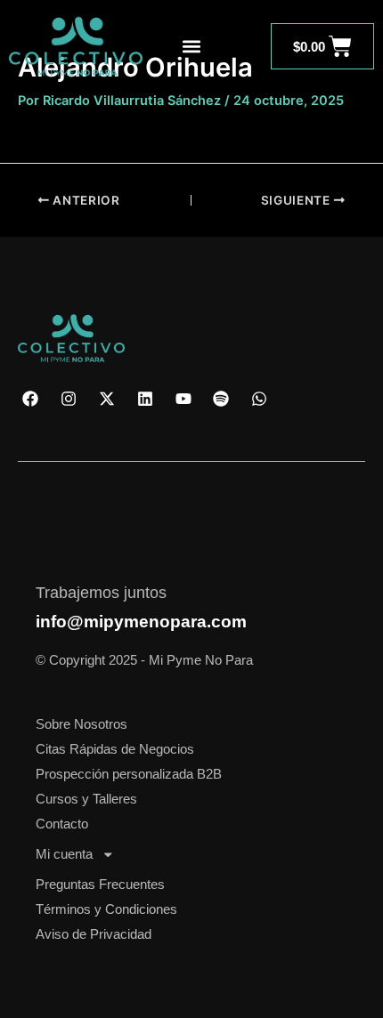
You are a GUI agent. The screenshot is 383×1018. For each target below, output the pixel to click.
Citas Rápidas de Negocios (115, 749)
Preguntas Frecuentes (100, 884)
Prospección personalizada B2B (129, 774)
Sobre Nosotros (81, 724)
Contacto (62, 824)
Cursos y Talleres (86, 799)
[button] (192, 46)
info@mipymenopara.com (141, 621)
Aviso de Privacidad (93, 934)
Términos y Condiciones (106, 909)
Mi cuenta (64, 854)
